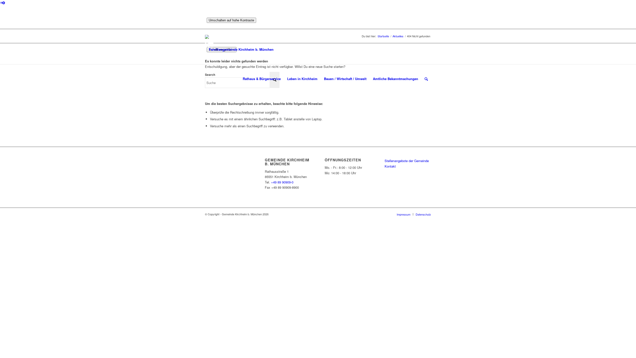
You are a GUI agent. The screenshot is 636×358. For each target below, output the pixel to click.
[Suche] (426, 78)
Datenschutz (423, 214)
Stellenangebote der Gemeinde (407, 160)
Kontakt (390, 166)
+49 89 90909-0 (282, 182)
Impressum (403, 214)
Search (210, 75)
